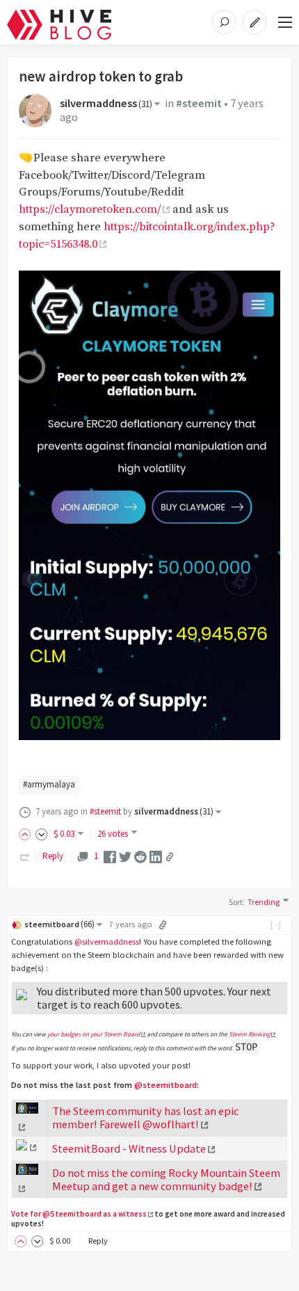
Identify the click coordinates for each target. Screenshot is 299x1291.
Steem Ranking (249, 1034)
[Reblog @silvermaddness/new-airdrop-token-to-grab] (25, 856)
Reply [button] (98, 1240)
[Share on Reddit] (140, 856)
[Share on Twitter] (125, 856)
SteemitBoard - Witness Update (129, 1148)
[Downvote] (41, 834)
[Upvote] (27, 834)
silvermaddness (106, 103)
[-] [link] (276, 924)
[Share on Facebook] (110, 856)
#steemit (199, 103)
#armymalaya (49, 784)
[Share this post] (169, 857)
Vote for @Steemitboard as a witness (79, 1214)
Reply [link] (52, 856)
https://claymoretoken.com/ (90, 209)
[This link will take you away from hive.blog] (26, 1147)
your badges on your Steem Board (93, 1034)
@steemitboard (165, 1085)
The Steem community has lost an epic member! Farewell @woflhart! (145, 1117)
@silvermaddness (106, 941)
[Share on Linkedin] (156, 856)
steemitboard (59, 924)
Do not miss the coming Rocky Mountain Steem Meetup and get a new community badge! (166, 1179)
